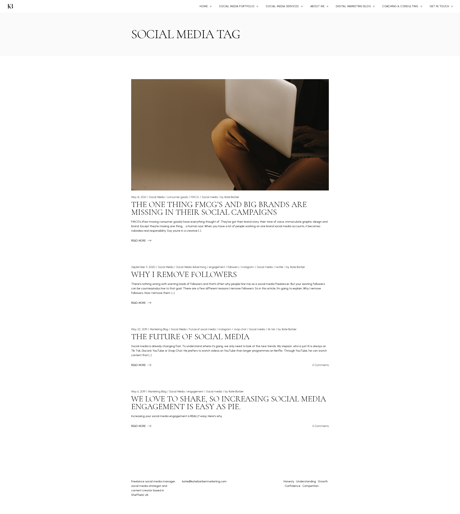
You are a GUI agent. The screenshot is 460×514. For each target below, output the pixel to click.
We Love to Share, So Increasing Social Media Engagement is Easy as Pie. (228, 402)
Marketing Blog (159, 329)
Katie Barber (231, 197)
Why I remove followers (184, 274)
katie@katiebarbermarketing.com (204, 481)
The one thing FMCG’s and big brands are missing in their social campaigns (219, 208)
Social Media (157, 197)
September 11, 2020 (143, 267)
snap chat (240, 329)
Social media (210, 197)
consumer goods (177, 197)
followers (233, 267)
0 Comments (320, 365)
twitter (279, 267)
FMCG (195, 197)
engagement (217, 267)
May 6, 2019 (138, 391)
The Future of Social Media (190, 337)
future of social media (202, 329)
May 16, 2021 (138, 197)
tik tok (271, 329)
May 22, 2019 (139, 329)
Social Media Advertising (191, 267)
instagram (247, 267)
